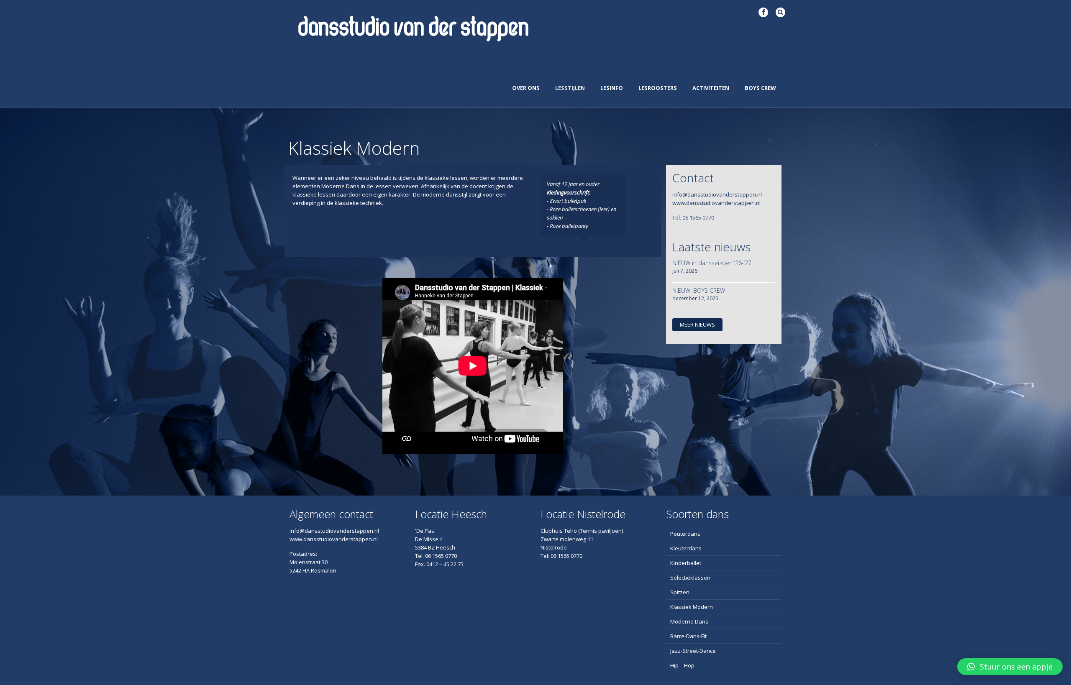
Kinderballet (685, 563)
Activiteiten (710, 88)
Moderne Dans (689, 621)
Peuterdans (685, 533)
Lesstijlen (570, 88)
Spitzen (679, 592)
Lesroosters (657, 88)
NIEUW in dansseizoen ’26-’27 (711, 263)
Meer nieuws (697, 324)
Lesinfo (611, 88)
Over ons (526, 88)
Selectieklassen (690, 577)
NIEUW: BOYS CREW (698, 290)
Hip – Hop (682, 665)
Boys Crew (760, 88)
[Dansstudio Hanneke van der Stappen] (413, 27)
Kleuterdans (686, 548)
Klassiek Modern (691, 607)
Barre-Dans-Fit (688, 636)
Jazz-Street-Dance (693, 650)
